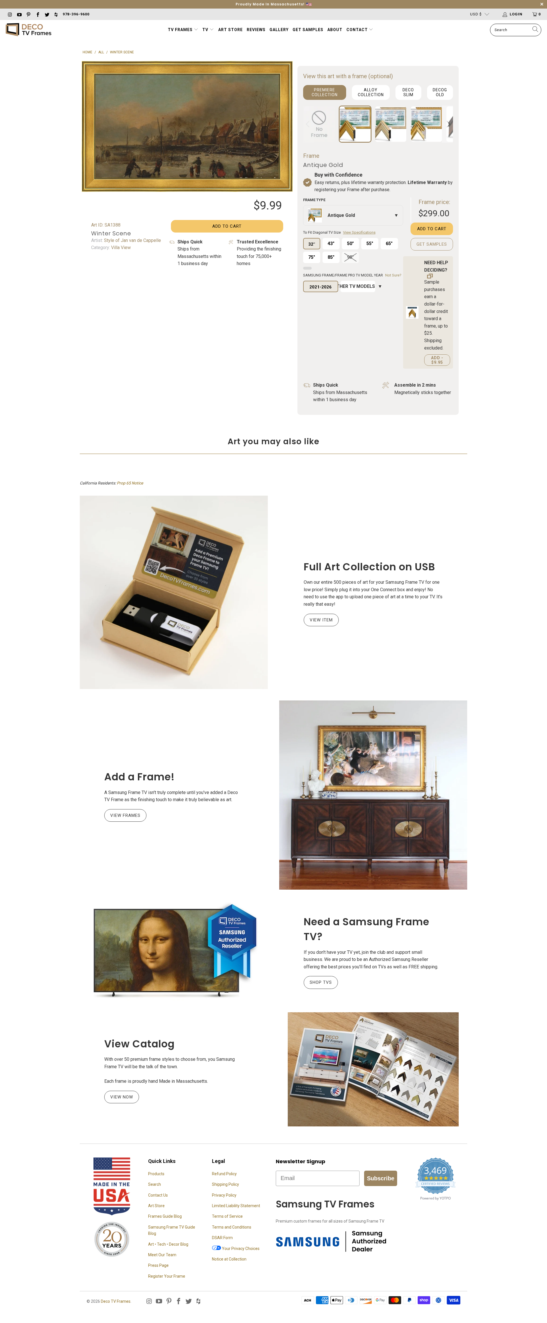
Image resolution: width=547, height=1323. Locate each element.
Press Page (158, 1265)
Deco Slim (408, 92)
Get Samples (308, 29)
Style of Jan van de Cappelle (132, 240)
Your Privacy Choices (240, 1248)
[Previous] (308, 124)
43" (331, 243)
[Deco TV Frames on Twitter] (46, 14)
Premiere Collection (325, 92)
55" (369, 243)
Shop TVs (321, 982)
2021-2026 (320, 287)
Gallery (279, 29)
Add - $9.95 (437, 360)
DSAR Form (222, 1237)
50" (350, 243)
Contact (357, 29)
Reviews (256, 29)
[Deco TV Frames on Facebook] (37, 14)
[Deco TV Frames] (28, 30)
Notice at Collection (229, 1259)
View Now (121, 1097)
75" (311, 257)
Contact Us (158, 1195)
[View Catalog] (373, 1069)
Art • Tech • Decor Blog (168, 1244)
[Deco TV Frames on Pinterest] (28, 14)
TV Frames (180, 29)
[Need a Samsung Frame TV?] (174, 951)
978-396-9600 (76, 14)
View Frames (125, 815)
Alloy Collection (371, 92)
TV (205, 29)
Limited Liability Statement (236, 1205)
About (334, 29)
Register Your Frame (166, 1276)
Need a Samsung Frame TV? (366, 929)
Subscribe (380, 1178)
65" (389, 243)
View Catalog (139, 1044)
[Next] (447, 124)
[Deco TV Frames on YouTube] (18, 14)
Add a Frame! (139, 777)
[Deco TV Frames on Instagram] (9, 14)
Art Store (230, 29)
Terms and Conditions (231, 1227)
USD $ (476, 14)
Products (156, 1173)
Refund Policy (224, 1173)
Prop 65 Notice (130, 483)
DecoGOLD (440, 92)
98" (350, 257)
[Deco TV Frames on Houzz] (55, 14)
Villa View (120, 247)
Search (154, 1184)
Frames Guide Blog (165, 1216)
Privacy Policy (224, 1195)
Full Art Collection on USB (369, 567)
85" (331, 257)
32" (311, 244)
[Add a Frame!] (373, 795)
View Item (321, 620)
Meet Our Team (162, 1255)
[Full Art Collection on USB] (174, 592)
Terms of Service (227, 1216)
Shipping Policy (225, 1184)
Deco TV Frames (115, 1301)
